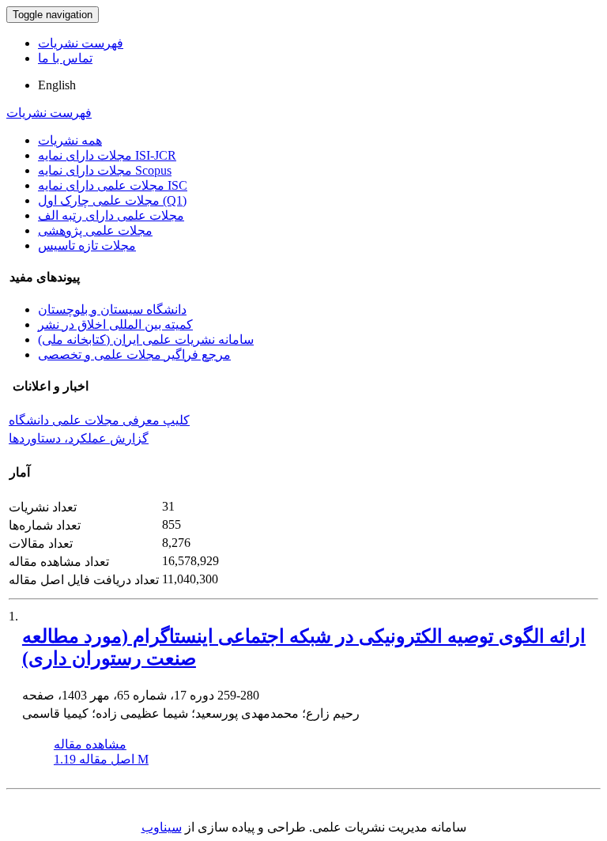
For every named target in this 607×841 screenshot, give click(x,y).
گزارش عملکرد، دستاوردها (79, 438)
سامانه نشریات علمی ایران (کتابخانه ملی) (146, 339)
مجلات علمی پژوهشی (95, 230)
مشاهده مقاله (90, 744)
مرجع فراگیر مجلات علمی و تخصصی (134, 354)
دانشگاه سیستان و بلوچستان (112, 309)
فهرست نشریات (80, 43)
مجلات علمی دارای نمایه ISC (112, 185)
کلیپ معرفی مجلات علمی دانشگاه (99, 420)
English (57, 85)
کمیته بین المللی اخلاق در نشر (115, 324)
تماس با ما (65, 58)
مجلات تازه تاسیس (87, 245)
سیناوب (161, 827)
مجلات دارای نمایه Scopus (105, 170)
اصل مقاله (101, 759)
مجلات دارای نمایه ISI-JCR (107, 155)
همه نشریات (70, 140)
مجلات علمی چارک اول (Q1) (112, 200)
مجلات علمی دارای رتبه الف (111, 215)
